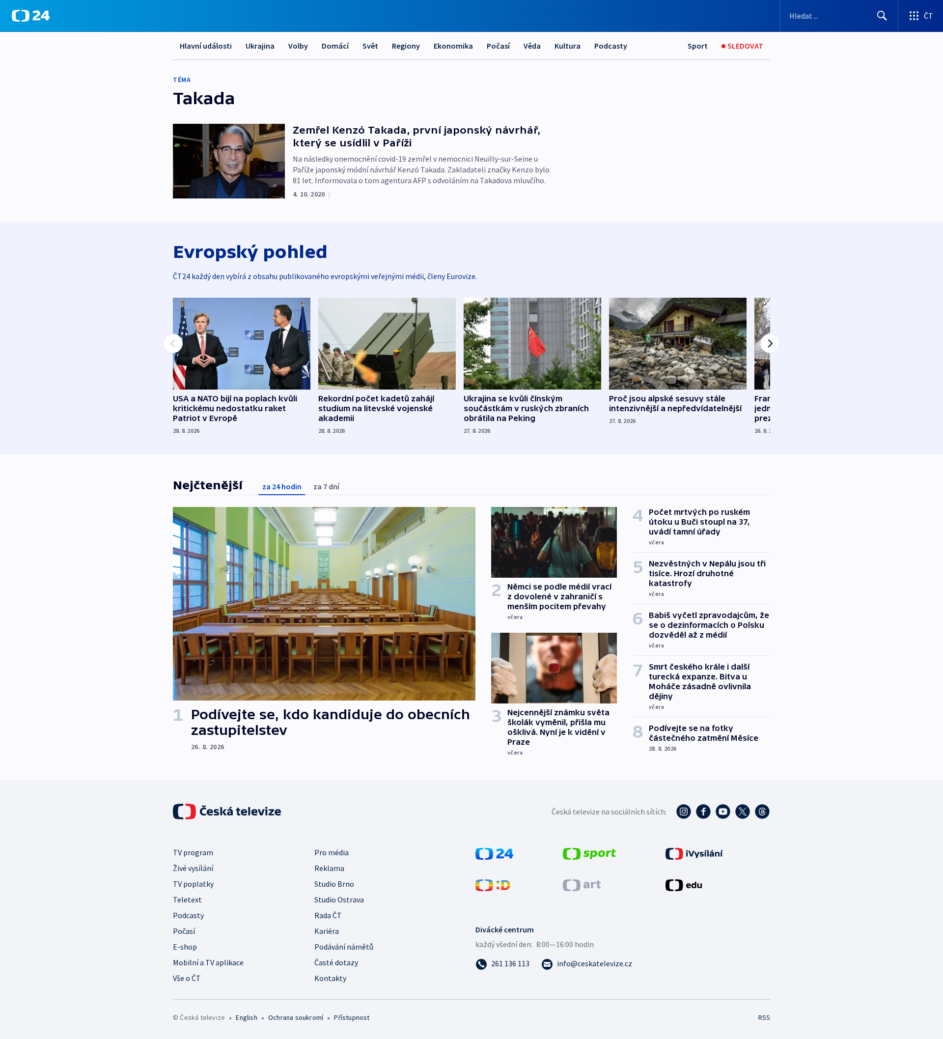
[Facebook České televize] (703, 811)
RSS (764, 1017)
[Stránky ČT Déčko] (492, 884)
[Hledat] (882, 15)
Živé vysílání (193, 868)
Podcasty (610, 46)
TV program (193, 852)
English (246, 1017)
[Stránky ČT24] (494, 853)
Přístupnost (351, 1017)
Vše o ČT (187, 978)
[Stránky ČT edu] (684, 884)
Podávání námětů (343, 947)
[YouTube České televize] (723, 811)
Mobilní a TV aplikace (208, 962)
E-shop (185, 947)
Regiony (406, 46)
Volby (298, 46)
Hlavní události (206, 46)
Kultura (568, 46)
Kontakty (330, 978)
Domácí (335, 46)
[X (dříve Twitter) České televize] (742, 811)
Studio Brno (334, 884)
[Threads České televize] (762, 811)
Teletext (187, 899)
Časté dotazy (336, 962)
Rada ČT (328, 915)
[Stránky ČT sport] (589, 853)
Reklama (329, 868)
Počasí (498, 46)
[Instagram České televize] (684, 811)
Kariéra (326, 931)
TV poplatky (193, 884)
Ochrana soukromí (295, 1017)
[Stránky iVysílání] (694, 853)
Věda (532, 46)
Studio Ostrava (339, 899)
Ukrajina (260, 46)
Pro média (331, 852)
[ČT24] (31, 16)
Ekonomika (453, 46)
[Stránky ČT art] (582, 884)
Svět (370, 46)
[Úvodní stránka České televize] (228, 811)
